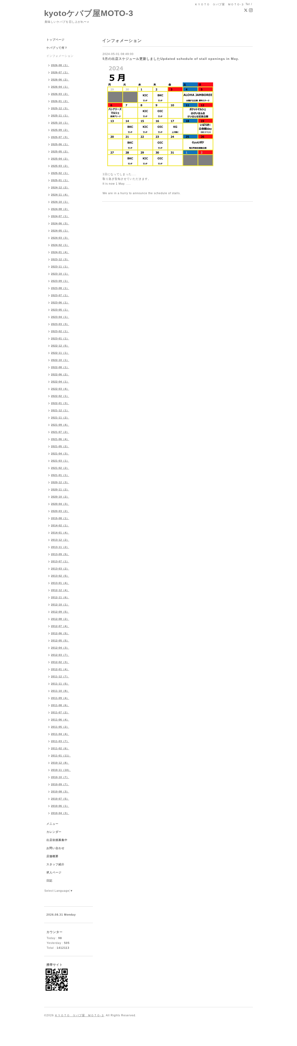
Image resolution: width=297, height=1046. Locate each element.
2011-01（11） (61, 755)
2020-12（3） (60, 482)
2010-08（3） (60, 791)
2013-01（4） (60, 583)
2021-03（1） (60, 460)
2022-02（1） (60, 396)
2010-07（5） (60, 798)
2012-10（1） (60, 604)
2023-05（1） (60, 309)
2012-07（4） (60, 626)
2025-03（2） (60, 165)
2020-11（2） (60, 489)
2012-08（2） (60, 619)
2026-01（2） (60, 101)
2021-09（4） (60, 424)
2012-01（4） (60, 669)
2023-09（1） (60, 281)
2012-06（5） (60, 633)
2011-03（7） (60, 741)
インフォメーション (60, 56)
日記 (49, 880)
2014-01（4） (60, 532)
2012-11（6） (60, 597)
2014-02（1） (60, 525)
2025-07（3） (60, 137)
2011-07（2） (60, 712)
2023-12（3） (60, 259)
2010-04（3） (60, 813)
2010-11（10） (61, 770)
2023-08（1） (60, 288)
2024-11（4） (60, 194)
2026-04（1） (60, 86)
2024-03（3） (60, 237)
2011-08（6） (60, 705)
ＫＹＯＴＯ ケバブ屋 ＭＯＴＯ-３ (79, 1015)
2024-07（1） (60, 216)
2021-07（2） (60, 432)
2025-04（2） (60, 158)
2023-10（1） (60, 273)
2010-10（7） (60, 777)
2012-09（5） (60, 611)
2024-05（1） (60, 230)
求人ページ (53, 872)
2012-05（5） (60, 640)
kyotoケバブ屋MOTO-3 (88, 13)
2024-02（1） (60, 245)
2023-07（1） (60, 295)
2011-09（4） (60, 698)
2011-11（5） (60, 683)
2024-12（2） (60, 187)
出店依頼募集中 (57, 840)
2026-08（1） (60, 65)
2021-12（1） (60, 410)
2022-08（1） (60, 367)
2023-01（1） (60, 338)
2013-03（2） (60, 568)
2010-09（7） (60, 784)
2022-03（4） (60, 388)
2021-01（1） (60, 475)
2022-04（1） (60, 381)
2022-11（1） (60, 352)
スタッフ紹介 (55, 864)
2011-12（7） (60, 676)
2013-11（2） (60, 547)
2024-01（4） (60, 252)
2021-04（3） (60, 453)
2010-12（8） (60, 762)
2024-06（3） (60, 223)
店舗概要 (52, 856)
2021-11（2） (60, 417)
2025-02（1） (60, 173)
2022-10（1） (60, 360)
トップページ (55, 39)
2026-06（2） (60, 79)
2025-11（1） (60, 115)
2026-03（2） (60, 94)
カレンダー (53, 832)
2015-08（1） (60, 518)
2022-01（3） (60, 403)
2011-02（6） (60, 748)
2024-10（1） (60, 201)
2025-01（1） (60, 180)
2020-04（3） (60, 503)
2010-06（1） (60, 806)
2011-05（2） (60, 726)
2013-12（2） (60, 539)
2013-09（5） (60, 554)
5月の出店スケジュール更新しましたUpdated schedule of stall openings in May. (171, 59)
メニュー (52, 823)
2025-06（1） (60, 144)
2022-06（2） (60, 374)
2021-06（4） (60, 439)
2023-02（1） (60, 331)
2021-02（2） (60, 468)
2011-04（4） (60, 734)
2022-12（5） (60, 345)
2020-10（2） (60, 496)
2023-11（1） (60, 266)
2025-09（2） (60, 130)
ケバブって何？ (57, 47)
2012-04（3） (60, 647)
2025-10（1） (60, 122)
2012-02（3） (60, 662)
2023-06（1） (60, 302)
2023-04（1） (60, 316)
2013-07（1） (60, 561)
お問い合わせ (55, 848)
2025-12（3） (60, 108)
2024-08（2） (60, 209)
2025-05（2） (60, 151)
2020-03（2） (60, 511)
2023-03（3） (60, 324)
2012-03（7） (60, 654)
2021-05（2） (60, 446)
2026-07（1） (60, 72)
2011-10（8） (60, 690)
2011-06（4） (60, 719)
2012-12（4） (60, 590)
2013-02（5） (60, 575)
